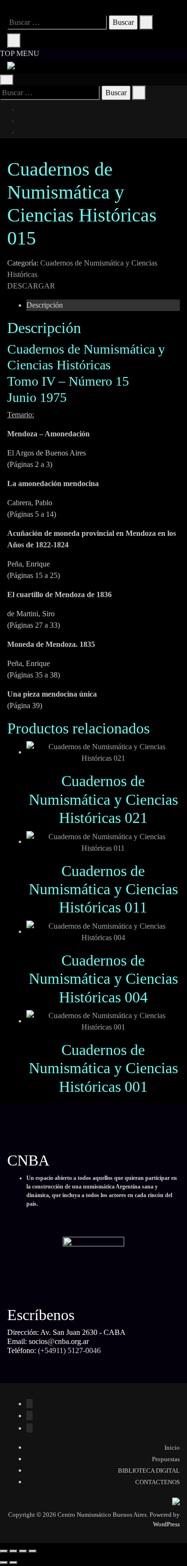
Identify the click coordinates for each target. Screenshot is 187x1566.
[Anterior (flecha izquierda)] (4, 1562)
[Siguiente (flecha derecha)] (13, 1562)
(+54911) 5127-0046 (69, 1350)
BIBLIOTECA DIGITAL (149, 1470)
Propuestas (166, 1459)
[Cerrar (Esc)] (32, 1551)
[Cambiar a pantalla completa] (13, 1551)
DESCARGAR (31, 286)
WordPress (166, 1524)
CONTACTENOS (157, 1482)
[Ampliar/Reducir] (4, 1551)
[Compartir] (23, 1551)
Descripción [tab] (44, 305)
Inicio (172, 1447)
